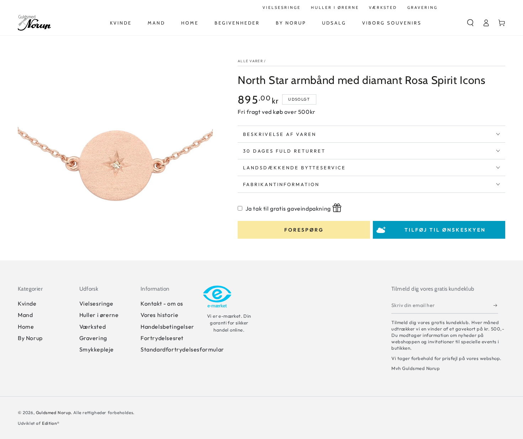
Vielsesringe (96, 303)
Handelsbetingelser (167, 326)
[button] (470, 23)
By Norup (30, 338)
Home (26, 326)
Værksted (92, 326)
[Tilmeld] (495, 305)
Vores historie (159, 314)
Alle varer (250, 61)
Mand (25, 314)
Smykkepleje (96, 349)
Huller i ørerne (99, 314)
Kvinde (27, 303)
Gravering (93, 338)
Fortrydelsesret (162, 338)
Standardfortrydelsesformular (182, 349)
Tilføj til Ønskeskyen (445, 230)
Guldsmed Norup (53, 412)
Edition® (51, 423)
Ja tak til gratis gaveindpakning (288, 208)
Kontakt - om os (162, 303)
